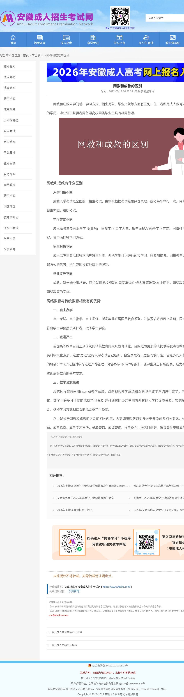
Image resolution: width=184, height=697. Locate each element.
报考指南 (9, 98)
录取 (144, 201)
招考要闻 (39, 43)
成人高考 (66, 43)
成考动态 (9, 87)
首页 (13, 43)
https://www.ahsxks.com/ (116, 586)
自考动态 (9, 141)
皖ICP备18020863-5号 (132, 683)
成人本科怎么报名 (67, 645)
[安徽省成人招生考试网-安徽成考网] (46, 28)
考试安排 (9, 152)
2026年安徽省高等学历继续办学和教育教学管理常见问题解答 (93, 485)
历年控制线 (11, 120)
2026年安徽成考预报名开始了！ (76, 509)
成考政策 (9, 109)
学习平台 (119, 43)
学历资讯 (37, 55)
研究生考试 (146, 43)
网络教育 (9, 184)
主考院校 (9, 163)
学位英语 (138, 446)
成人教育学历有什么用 (69, 632)
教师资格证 (11, 217)
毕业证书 (66, 113)
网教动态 (9, 206)
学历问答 (9, 249)
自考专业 (9, 174)
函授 (104, 228)
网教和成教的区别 (83, 419)
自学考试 (93, 43)
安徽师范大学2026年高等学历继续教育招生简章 (85, 497)
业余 (79, 228)
